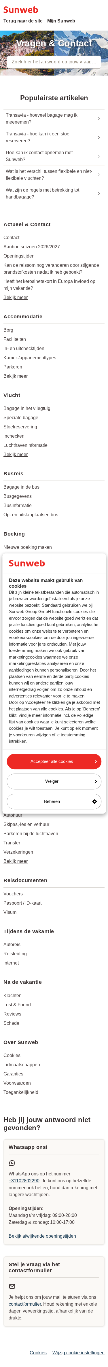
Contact (11, 237)
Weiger (51, 781)
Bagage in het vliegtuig (26, 408)
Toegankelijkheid (20, 1092)
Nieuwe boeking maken (27, 547)
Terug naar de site (23, 20)
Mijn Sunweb (61, 20)
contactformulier (25, 1304)
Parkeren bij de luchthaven (30, 833)
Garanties (13, 1073)
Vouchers (13, 893)
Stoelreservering (20, 426)
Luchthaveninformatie (25, 445)
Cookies (11, 1055)
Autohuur (12, 815)
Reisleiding (15, 953)
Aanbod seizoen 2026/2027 (31, 246)
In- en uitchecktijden (23, 348)
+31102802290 (24, 1180)
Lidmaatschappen (21, 1064)
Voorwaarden (17, 1083)
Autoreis (11, 944)
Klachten (12, 995)
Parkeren (12, 366)
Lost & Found (17, 1004)
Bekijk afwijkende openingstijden (42, 1236)
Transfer (11, 842)
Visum (9, 912)
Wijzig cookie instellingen (78, 1352)
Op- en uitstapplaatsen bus (30, 514)
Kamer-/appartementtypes (29, 357)
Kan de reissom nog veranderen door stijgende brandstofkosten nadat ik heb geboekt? (51, 269)
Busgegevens (17, 496)
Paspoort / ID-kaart (22, 903)
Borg (8, 330)
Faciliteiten (14, 339)
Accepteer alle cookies (52, 761)
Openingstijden (19, 256)
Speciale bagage (20, 417)
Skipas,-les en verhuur (26, 824)
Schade (11, 1023)
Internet (11, 963)
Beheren (52, 801)
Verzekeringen (18, 852)
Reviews (12, 1013)
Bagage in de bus (21, 487)
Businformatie (17, 505)
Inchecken (13, 436)
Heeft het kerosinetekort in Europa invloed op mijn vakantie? (49, 285)
